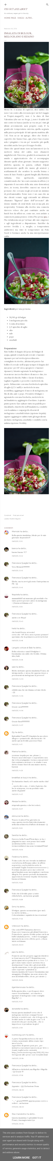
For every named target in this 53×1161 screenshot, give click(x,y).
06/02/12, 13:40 (17, 621)
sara (13, 667)
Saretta (15, 835)
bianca (15, 548)
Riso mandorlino (19, 1114)
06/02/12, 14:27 (17, 794)
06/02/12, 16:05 (17, 850)
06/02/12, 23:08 (18, 1058)
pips (13, 952)
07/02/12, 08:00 (18, 1090)
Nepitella (16, 594)
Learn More (21, 1157)
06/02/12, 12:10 (17, 541)
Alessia (15, 801)
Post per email (18, 515)
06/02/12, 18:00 (17, 945)
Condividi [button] (7, 515)
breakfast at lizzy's (20, 778)
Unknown (16, 926)
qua (45, 217)
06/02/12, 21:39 (17, 1028)
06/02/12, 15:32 (17, 828)
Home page (10, 18)
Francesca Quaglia (20, 563)
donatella (16, 1009)
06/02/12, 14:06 (17, 696)
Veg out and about (15, 9)
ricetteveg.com (19, 1035)
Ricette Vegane (15, 519)
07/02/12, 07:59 (17, 1075)
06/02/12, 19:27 (17, 1002)
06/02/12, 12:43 (17, 570)
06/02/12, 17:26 (17, 919)
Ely (13, 732)
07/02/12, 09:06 (18, 1124)
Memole (15, 531)
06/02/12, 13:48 (17, 640)
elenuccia (16, 816)
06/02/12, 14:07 (17, 725)
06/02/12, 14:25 (17, 770)
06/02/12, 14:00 (17, 679)
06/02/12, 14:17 (17, 744)
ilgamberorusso (19, 987)
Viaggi (20, 18)
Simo (14, 907)
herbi (14, 628)
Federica (16, 857)
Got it (36, 1157)
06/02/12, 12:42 (17, 556)
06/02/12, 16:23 (17, 883)
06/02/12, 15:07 (17, 809)
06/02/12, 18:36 (17, 980)
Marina (15, 751)
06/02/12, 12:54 (17, 607)
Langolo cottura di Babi (22, 648)
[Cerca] (47, 4)
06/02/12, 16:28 (17, 899)
